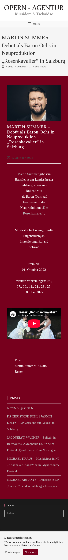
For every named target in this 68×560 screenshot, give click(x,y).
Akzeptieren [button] (30, 552)
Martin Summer (28, 174)
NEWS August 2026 (20, 408)
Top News (40, 66)
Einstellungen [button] (12, 552)
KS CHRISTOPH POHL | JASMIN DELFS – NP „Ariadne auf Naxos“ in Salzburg (31, 423)
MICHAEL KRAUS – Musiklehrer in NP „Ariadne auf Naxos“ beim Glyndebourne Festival (33, 465)
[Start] (3, 66)
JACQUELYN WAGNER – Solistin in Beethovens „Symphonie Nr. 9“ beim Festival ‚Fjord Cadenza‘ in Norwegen (31, 444)
